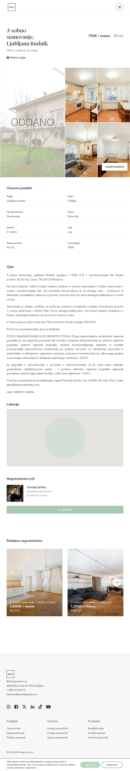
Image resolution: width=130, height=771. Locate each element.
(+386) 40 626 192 (38, 495)
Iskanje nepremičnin (57, 737)
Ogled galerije (114, 166)
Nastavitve (111, 764)
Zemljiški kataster (96, 733)
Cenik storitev (14, 728)
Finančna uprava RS (98, 737)
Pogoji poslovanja (16, 733)
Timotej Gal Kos (36, 487)
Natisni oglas (17, 57)
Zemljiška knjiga (96, 728)
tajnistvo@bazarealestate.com (22, 694)
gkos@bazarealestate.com (39, 491)
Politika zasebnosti (16, 737)
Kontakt (67, 510)
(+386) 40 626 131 (16, 690)
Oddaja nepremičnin (57, 733)
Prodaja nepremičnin (57, 728)
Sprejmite (90, 764)
